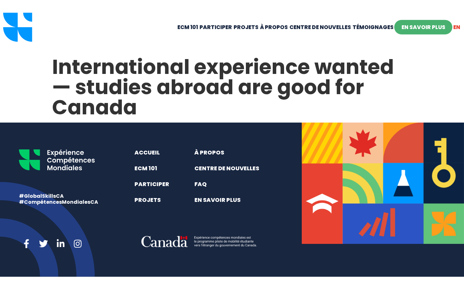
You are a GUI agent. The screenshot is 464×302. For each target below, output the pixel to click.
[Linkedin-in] (60, 243)
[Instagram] (77, 243)
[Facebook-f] (26, 243)
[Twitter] (43, 243)
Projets (246, 27)
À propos (274, 27)
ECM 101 (187, 27)
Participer (215, 27)
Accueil (147, 152)
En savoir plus (423, 27)
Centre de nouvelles (320, 27)
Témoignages (373, 27)
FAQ (200, 184)
